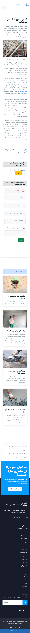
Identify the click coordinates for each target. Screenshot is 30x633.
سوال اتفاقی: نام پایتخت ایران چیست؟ (16, 228)
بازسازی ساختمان (23, 91)
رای (18, 173)
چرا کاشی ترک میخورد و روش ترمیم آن (16, 297)
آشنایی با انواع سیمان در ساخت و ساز (15, 410)
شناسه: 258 (9, 152)
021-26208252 (13, 631)
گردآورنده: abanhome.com (21, 150)
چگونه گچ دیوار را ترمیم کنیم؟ (16, 331)
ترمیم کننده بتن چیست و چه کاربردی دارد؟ (16, 372)
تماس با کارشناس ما (15, 489)
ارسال (21, 240)
